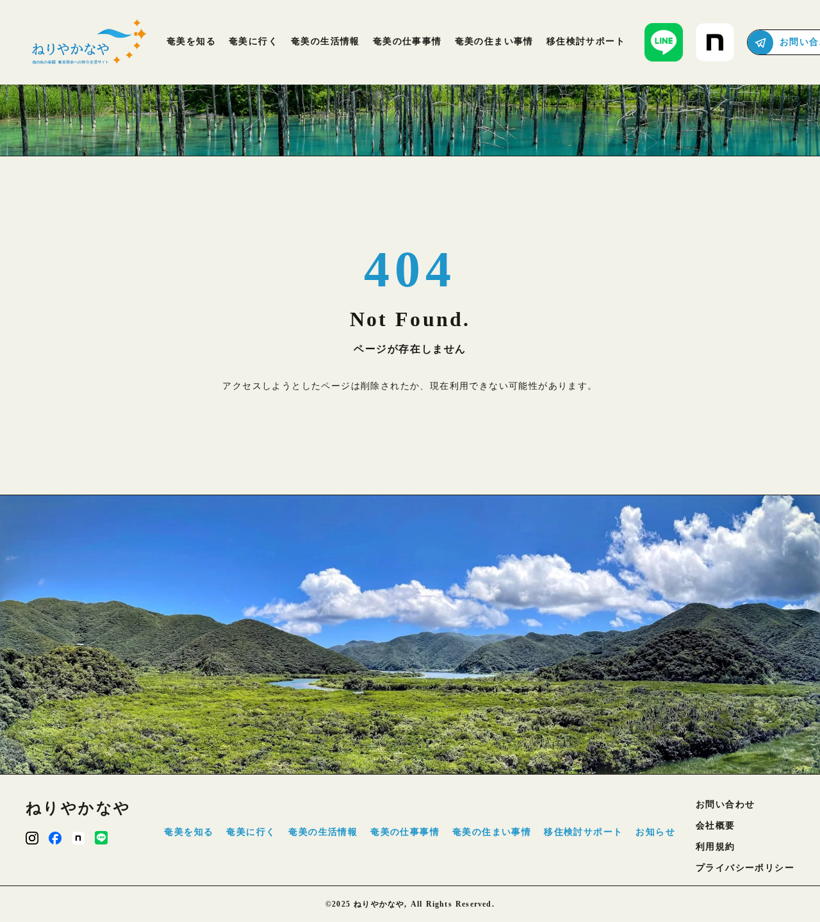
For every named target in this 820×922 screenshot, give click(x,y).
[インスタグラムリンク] (32, 838)
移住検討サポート (583, 832)
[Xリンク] (101, 837)
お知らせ (655, 832)
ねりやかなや (78, 808)
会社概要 (715, 825)
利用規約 (715, 847)
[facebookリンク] (55, 838)
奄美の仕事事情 (404, 832)
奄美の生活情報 (322, 832)
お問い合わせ (725, 804)
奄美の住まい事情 (491, 832)
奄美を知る (188, 832)
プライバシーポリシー (745, 868)
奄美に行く (250, 832)
